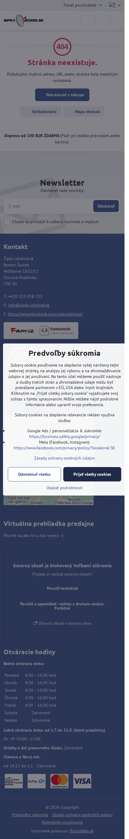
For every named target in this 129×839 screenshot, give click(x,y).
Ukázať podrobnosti (64, 487)
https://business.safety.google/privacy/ (64, 436)
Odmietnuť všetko (34, 474)
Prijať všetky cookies (92, 474)
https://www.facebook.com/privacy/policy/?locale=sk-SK (64, 448)
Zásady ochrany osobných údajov (64, 458)
